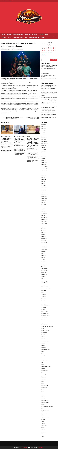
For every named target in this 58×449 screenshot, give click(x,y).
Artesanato (43, 290)
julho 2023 (43, 202)
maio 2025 (43, 156)
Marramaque (24, 447)
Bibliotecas (43, 298)
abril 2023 (43, 209)
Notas (42, 391)
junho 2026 (43, 128)
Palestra (43, 396)
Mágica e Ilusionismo (45, 374)
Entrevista (34, 34)
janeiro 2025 (43, 164)
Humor (42, 364)
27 (44, 52)
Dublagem (43, 334)
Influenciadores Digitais (45, 366)
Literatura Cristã (44, 370)
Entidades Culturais (45, 341)
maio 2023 (43, 206)
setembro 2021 (44, 249)
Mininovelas (43, 377)
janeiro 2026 (43, 139)
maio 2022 (43, 232)
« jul (42, 54)
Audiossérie (43, 296)
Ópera (42, 393)
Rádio (42, 408)
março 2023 (43, 211)
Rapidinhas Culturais (18, 34)
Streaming (41, 34)
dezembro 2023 (44, 192)
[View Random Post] (54, 36)
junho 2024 (43, 179)
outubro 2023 (43, 196)
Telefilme (43, 423)
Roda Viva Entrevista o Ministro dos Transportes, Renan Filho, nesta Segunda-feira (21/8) (19, 139)
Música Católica (44, 385)
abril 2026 (43, 132)
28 (46, 52)
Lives (42, 372)
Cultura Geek (43, 319)
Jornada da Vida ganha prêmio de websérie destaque (49, 94)
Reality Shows (44, 413)
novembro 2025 (44, 143)
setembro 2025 (44, 147)
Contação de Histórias (45, 315)
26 (42, 52)
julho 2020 (43, 278)
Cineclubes (43, 307)
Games (42, 357)
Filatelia (42, 351)
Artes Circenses (44, 286)
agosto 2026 (43, 124)
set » (45, 54)
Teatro (42, 421)
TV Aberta (4, 37)
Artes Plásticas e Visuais (46, 288)
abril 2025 (43, 158)
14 (46, 48)
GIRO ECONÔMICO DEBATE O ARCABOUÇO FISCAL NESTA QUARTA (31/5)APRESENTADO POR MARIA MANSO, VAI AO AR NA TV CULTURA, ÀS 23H (33, 141)
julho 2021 (43, 253)
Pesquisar (43, 57)
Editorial (43, 338)
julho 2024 (43, 177)
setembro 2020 (44, 274)
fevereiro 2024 (44, 187)
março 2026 (43, 134)
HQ (42, 362)
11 (55, 47)
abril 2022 (43, 234)
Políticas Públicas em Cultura (47, 406)
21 (46, 50)
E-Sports (43, 336)
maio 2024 (43, 181)
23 (51, 50)
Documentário (44, 332)
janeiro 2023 (43, 215)
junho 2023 (43, 204)
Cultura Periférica (44, 324)
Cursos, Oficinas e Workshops (47, 326)
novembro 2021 (44, 244)
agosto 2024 (43, 175)
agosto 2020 (43, 276)
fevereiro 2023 (44, 213)
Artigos (9, 37)
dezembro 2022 (44, 217)
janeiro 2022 (43, 240)
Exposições (43, 347)
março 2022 (43, 236)
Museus (42, 381)
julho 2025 (43, 151)
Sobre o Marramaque (34, 37)
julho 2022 (43, 228)
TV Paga (43, 429)
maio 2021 (43, 257)
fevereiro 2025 (44, 162)
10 (53, 47)
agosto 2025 (43, 149)
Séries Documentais (45, 417)
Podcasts (43, 404)
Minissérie (43, 379)
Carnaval (43, 300)
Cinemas (43, 309)
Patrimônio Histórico (45, 400)
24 (53, 50)
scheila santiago (44, 114)
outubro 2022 (43, 221)
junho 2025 (43, 153)
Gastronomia (43, 360)
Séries (46, 34)
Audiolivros (43, 294)
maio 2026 (43, 130)
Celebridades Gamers (45, 305)
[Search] (56, 36)
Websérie (43, 436)
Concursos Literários (18, 37)
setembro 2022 (44, 223)
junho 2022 (43, 230)
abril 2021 (43, 259)
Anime (42, 283)
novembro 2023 (44, 194)
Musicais (43, 389)
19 (42, 50)
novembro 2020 (44, 270)
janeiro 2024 (43, 190)
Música (3, 34)
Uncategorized (44, 432)
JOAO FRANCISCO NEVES (46, 106)
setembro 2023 (44, 198)
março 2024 (43, 185)
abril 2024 (43, 183)
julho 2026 (43, 126)
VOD (42, 434)
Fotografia (43, 355)
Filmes (26, 37)
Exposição (43, 345)
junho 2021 (43, 255)
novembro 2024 (44, 168)
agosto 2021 (43, 251)
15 (48, 48)
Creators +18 (43, 317)
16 (51, 48)
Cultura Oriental (44, 322)
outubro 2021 (43, 247)
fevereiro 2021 (44, 263)
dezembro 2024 (44, 166)
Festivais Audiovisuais (45, 349)
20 (44, 50)
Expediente (42, 37)
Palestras (43, 398)
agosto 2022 (43, 225)
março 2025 (43, 160)
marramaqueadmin (19, 49)
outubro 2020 (43, 272)
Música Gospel (44, 387)
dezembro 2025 (44, 141)
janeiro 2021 (43, 266)
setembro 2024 (44, 173)
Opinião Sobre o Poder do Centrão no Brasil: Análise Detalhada (6, 138)
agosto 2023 (43, 200)
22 (48, 50)
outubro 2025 (43, 145)
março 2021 (43, 261)
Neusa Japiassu (44, 97)
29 (48, 52)
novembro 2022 (44, 219)
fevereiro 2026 (44, 137)
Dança (42, 328)
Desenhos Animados (45, 330)
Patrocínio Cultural (45, 402)
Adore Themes (40, 447)
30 (51, 52)
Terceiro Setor (44, 425)
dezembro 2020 (44, 268)
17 (53, 48)
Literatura (9, 34)
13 (44, 48)
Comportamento (44, 311)
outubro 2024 (43, 170)
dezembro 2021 (44, 242)
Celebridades (28, 34)
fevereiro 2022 (44, 238)
